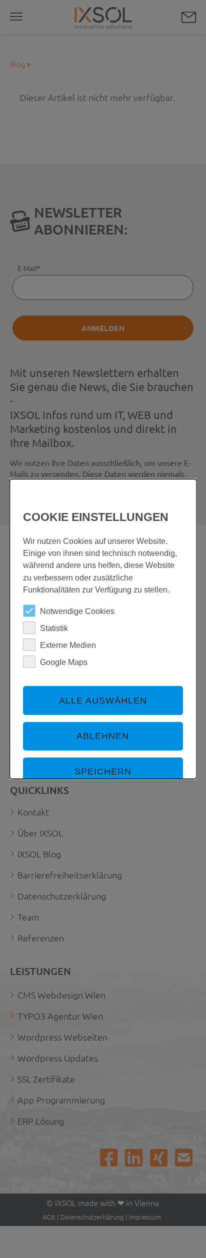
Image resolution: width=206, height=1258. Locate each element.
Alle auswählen (103, 701)
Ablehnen (103, 736)
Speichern (103, 771)
